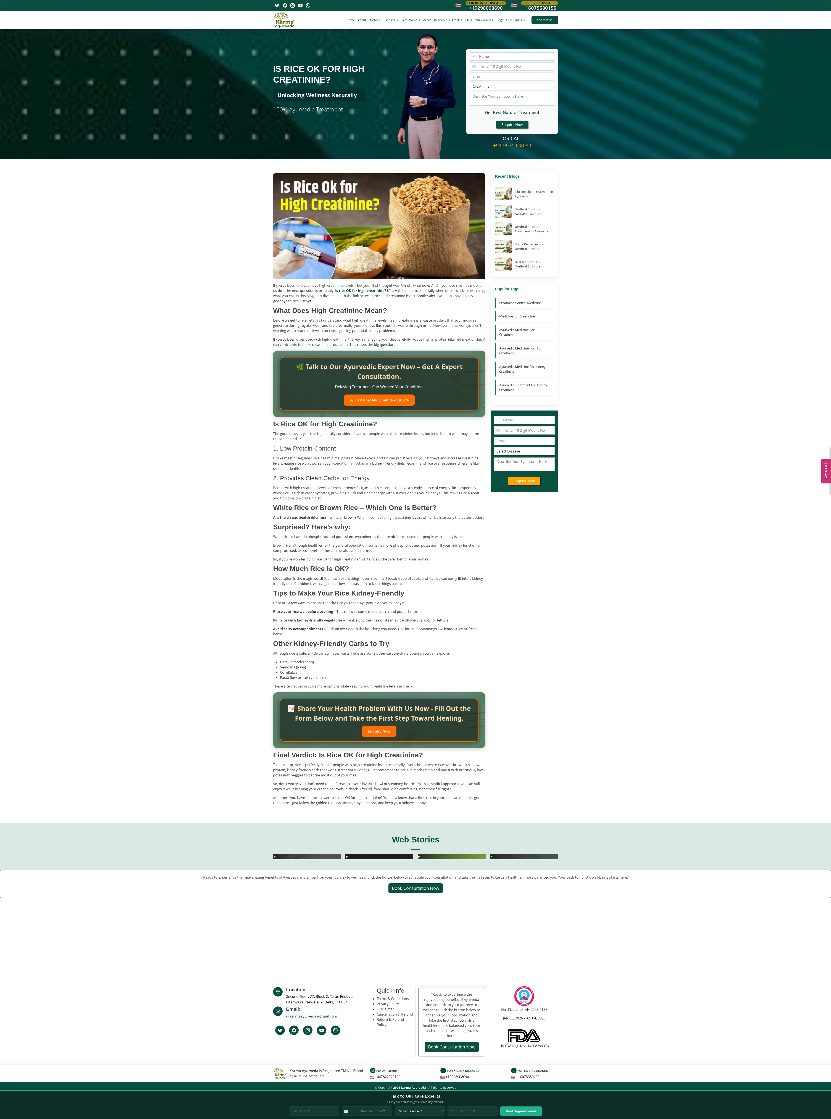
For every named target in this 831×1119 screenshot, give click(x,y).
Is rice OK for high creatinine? (360, 290)
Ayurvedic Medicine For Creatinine (517, 332)
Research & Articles (448, 20)
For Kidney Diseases (485, 3)
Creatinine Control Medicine (520, 303)
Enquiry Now (379, 731)
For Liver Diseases (539, 3)
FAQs (468, 20)
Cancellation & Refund (395, 1014)
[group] (307, 856)
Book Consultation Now (415, 888)
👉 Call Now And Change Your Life (379, 400)
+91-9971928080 (512, 145)
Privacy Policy (388, 1003)
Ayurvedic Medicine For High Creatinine (520, 350)
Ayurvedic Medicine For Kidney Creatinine (522, 369)
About (362, 20)
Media (427, 20)
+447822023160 (387, 1076)
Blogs (499, 20)
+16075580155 (539, 8)
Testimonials (410, 20)
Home (350, 20)
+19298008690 (486, 8)
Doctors (374, 20)
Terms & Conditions (393, 998)
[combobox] (475, 66)
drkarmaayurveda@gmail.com (311, 1016)
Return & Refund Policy (390, 1022)
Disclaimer (385, 1009)
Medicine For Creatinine (517, 316)
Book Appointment (521, 1111)
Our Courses (484, 20)
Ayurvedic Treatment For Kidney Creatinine (523, 387)
